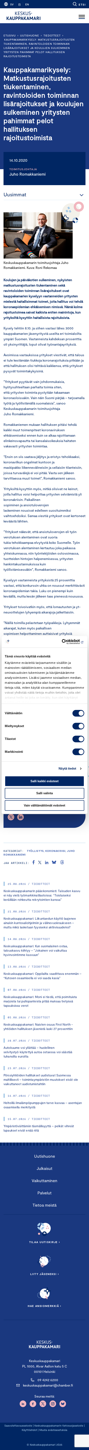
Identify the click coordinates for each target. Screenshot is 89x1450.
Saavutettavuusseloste (18, 1425)
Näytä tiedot (67, 768)
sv (12, 4)
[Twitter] (11, 817)
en (27, 4)
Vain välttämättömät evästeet (44, 805)
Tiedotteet (52, 35)
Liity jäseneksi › (44, 1274)
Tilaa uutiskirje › (44, 1242)
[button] (79, 4)
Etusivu (10, 35)
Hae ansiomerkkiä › (44, 1306)
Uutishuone (29, 35)
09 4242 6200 (47, 1380)
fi (19, 4)
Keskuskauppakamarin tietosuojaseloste (58, 1425)
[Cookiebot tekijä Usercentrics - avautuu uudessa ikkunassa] (66, 641)
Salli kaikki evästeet (44, 781)
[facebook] (33, 863)
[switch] (78, 726)
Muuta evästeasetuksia (53, 1430)
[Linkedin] (20, 817)
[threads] (62, 863)
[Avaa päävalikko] (82, 16)
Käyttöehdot (29, 1430)
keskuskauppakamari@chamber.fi (48, 1385)
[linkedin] (46, 862)
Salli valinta (44, 793)
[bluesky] (54, 863)
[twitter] (39, 862)
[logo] (23, 16)
